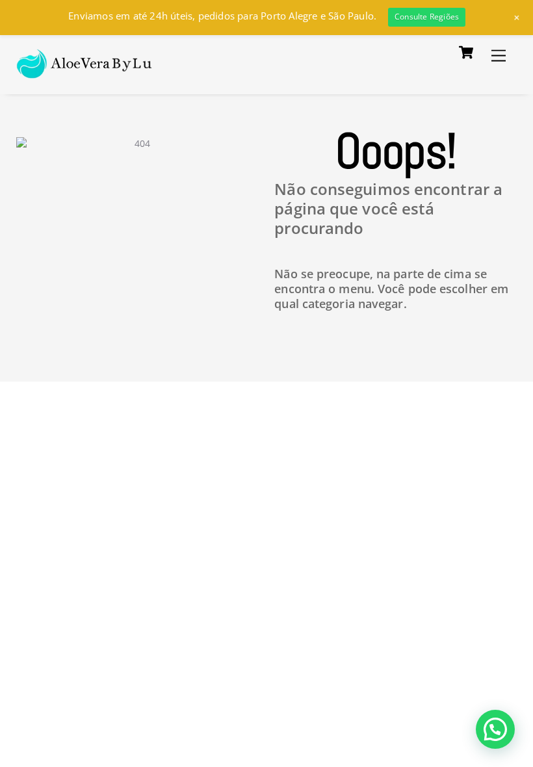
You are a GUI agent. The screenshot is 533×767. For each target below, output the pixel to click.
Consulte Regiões (427, 16)
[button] (495, 729)
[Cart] (466, 53)
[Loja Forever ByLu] (84, 71)
